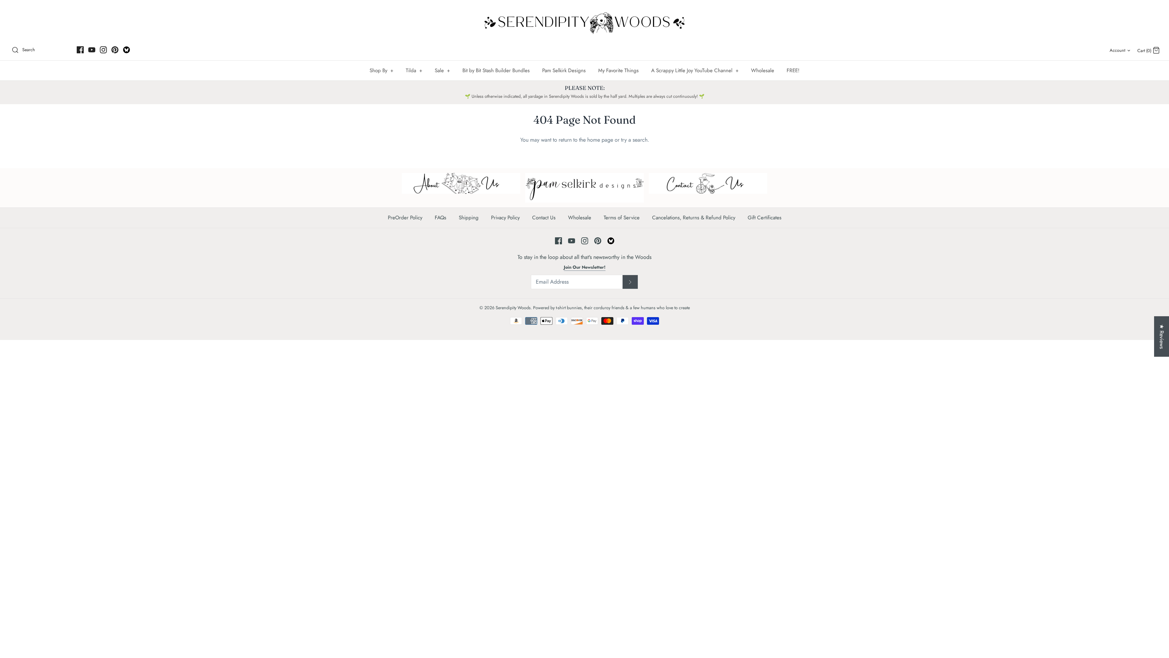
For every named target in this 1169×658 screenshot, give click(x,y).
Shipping (469, 217)
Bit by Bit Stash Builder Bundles (496, 70)
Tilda (414, 70)
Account (1117, 50)
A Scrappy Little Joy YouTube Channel (695, 70)
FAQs (440, 217)
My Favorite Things (618, 70)
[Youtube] (91, 49)
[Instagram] (103, 49)
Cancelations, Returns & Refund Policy (693, 217)
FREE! (793, 70)
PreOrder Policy (405, 217)
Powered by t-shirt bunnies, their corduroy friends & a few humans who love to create (611, 308)
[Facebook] (80, 49)
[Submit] (630, 282)
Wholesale (762, 70)
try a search (634, 140)
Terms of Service (622, 217)
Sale (442, 70)
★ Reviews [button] (1162, 336)
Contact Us (544, 217)
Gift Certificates (764, 217)
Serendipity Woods (513, 308)
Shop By (381, 70)
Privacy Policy (505, 217)
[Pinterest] (114, 49)
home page (600, 140)
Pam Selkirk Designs (564, 70)
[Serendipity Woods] (584, 21)
